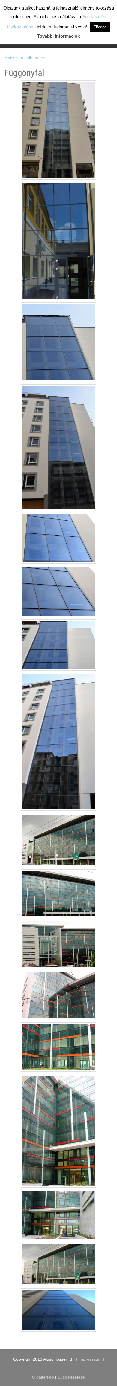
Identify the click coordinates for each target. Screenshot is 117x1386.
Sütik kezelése (71, 1377)
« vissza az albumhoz (24, 57)
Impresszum (90, 1359)
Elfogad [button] (99, 27)
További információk (58, 36)
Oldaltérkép (43, 1377)
